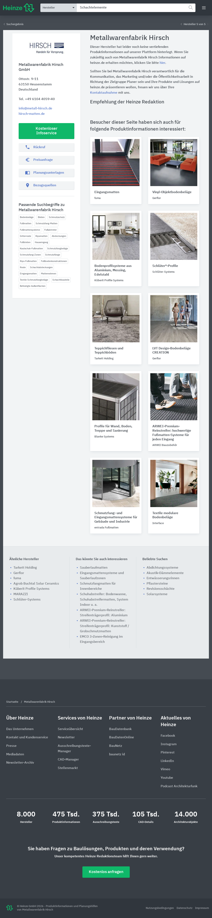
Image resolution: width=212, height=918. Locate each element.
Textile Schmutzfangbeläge (34, 280)
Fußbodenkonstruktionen (54, 261)
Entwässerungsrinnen (163, 578)
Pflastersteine (157, 583)
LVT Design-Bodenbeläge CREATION (171, 351)
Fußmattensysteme (30, 230)
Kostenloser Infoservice (46, 131)
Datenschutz (185, 908)
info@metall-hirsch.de (35, 108)
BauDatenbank (120, 729)
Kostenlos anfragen (106, 872)
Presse (11, 746)
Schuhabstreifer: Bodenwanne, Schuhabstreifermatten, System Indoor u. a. (104, 600)
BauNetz (115, 746)
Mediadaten (15, 754)
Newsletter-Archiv (20, 762)
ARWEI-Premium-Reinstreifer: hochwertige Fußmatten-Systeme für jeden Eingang (171, 433)
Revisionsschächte (161, 589)
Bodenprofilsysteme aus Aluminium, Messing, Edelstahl (113, 270)
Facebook (168, 736)
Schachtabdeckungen (41, 267)
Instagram (169, 744)
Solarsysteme (157, 594)
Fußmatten (25, 223)
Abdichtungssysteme (162, 567)
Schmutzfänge (52, 255)
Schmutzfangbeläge (57, 248)
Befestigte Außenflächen (32, 286)
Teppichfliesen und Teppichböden (108, 351)
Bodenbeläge (27, 217)
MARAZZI (20, 594)
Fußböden (25, 242)
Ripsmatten (41, 236)
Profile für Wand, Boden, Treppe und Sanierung (113, 428)
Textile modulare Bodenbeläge (165, 515)
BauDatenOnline (121, 737)
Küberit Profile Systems (31, 589)
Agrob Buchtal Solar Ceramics (36, 583)
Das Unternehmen (20, 729)
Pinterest (168, 752)
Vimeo (165, 769)
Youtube (167, 778)
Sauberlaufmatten (93, 567)
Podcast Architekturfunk (179, 786)
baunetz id (117, 754)
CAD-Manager (68, 759)
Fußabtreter (50, 230)
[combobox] (136, 8)
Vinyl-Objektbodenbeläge (172, 192)
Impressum (202, 908)
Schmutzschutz (57, 217)
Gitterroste (25, 236)
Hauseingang (41, 242)
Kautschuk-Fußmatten (31, 248)
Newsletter (66, 737)
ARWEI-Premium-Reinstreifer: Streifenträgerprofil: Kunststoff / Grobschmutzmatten (104, 626)
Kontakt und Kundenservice (27, 737)
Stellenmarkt (68, 768)
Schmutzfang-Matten (46, 223)
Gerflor (18, 573)
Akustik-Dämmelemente (165, 573)
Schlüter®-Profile (165, 266)
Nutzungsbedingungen (160, 908)
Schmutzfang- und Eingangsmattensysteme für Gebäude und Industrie (115, 518)
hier (162, 63)
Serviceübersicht (70, 729)
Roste (23, 267)
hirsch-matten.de (32, 114)
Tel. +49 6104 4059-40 (37, 99)
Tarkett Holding (25, 567)
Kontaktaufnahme (103, 92)
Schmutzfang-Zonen (30, 255)
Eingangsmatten (28, 273)
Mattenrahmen (48, 273)
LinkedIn (167, 761)
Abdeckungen (59, 236)
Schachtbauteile (60, 280)
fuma (17, 578)
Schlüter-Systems (27, 599)
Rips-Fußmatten (28, 261)
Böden (41, 217)
